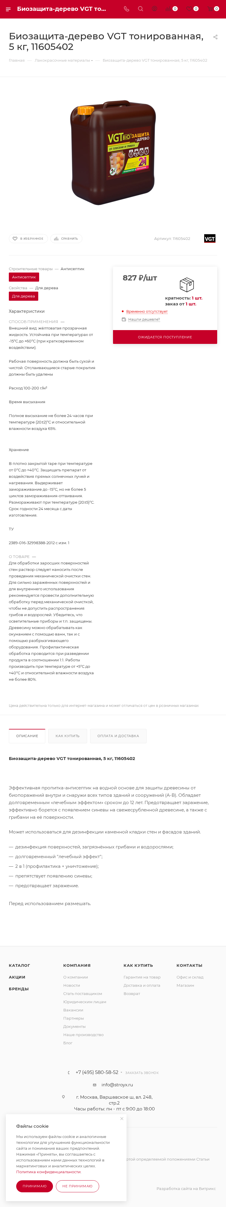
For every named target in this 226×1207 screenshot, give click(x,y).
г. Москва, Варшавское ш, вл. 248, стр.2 (114, 1100)
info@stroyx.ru (117, 1084)
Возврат (132, 993)
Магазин (185, 985)
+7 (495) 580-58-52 (97, 1072)
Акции (17, 977)
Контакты (189, 965)
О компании (75, 977)
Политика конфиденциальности (48, 1171)
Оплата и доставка (118, 736)
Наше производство (83, 1034)
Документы (74, 1026)
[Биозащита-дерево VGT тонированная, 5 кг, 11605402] (113, 153)
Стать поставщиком (82, 993)
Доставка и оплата (142, 985)
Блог (67, 1042)
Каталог (19, 965)
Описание (27, 736)
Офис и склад (190, 977)
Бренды (19, 988)
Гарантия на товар (142, 977)
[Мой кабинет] (154, 9)
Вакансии (73, 1010)
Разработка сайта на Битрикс (186, 1188)
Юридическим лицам (84, 1001)
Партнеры (73, 1018)
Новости (71, 985)
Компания (77, 965)
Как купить (68, 736)
